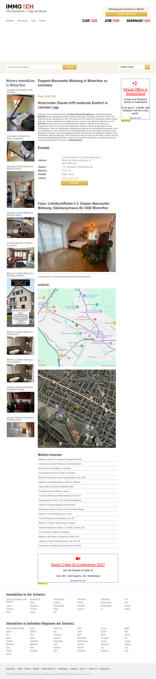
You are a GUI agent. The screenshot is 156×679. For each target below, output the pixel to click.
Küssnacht (81, 650)
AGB (19, 669)
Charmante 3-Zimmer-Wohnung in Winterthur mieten (20, 167)
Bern (126, 599)
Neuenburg (34, 605)
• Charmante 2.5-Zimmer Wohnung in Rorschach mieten (59, 464)
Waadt (127, 609)
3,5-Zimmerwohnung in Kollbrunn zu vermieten (20, 244)
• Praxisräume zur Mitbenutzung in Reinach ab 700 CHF (59, 546)
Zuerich (33, 612)
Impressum (10, 669)
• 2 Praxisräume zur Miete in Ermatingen (54, 532)
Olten (127, 650)
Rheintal (9, 641)
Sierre (32, 647)
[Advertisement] (78, 43)
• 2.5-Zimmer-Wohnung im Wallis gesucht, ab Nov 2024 (59, 496)
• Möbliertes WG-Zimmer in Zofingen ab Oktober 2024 (59, 536)
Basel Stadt (105, 599)
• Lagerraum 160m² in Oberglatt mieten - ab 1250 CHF (59, 541)
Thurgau (80, 609)
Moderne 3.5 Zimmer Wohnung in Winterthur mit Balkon (20, 274)
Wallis (8, 612)
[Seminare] (138, 20)
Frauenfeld (34, 641)
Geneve (80, 602)
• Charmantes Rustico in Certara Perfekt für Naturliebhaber (61, 509)
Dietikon (33, 631)
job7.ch (83, 669)
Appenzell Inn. (35, 599)
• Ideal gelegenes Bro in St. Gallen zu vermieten (56, 473)
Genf (55, 644)
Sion (8, 647)
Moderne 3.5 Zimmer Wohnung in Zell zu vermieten (20, 360)
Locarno (128, 641)
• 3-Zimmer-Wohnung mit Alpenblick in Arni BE (56, 518)
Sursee (103, 631)
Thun (32, 634)
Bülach (8, 631)
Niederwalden (59, 605)
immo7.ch (93, 669)
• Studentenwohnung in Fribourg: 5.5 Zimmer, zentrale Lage (61, 527)
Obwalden (81, 605)
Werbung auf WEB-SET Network (55, 674)
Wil (126, 638)
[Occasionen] (89, 20)
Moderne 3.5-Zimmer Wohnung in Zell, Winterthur (20, 333)
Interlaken (57, 634)
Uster (79, 628)
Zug (55, 612)
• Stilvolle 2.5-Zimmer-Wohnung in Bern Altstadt (56, 505)
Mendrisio (33, 644)
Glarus (32, 602)
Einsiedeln (34, 650)
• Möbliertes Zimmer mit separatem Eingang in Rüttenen (60, 459)
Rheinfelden (81, 638)
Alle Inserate (23, 21)
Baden (32, 638)
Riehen (103, 634)
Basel (79, 634)
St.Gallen (33, 609)
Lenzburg (57, 638)
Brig (102, 647)
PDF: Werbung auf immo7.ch (80, 674)
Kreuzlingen (58, 641)
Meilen (127, 628)
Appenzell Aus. (59, 599)
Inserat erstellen (126, 14)
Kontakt (42, 21)
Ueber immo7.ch (48, 669)
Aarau (8, 638)
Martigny (57, 647)
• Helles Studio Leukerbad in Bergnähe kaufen (56, 486)
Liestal (127, 634)
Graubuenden (106, 602)
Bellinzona (10, 644)
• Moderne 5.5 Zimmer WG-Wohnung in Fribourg (56, 523)
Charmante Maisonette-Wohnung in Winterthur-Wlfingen (20, 388)
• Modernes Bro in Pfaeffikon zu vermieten (54, 468)
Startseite (10, 21)
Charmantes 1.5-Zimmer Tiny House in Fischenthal (18, 137)
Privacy (27, 669)
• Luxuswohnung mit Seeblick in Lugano (53, 491)
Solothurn (10, 609)
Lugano (104, 641)
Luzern (8, 605)
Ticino (56, 609)
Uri (102, 609)
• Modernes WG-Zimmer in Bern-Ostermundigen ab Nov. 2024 (62, 477)
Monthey (80, 647)
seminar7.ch (105, 669)
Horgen (104, 628)
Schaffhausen (106, 605)
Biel (7, 634)
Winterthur (58, 628)
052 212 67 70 (70, 178)
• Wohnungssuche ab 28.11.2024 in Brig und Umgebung (59, 500)
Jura (126, 602)
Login (33, 21)
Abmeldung (62, 669)
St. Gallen (104, 638)
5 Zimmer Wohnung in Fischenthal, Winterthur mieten (20, 418)
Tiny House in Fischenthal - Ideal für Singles (20, 91)
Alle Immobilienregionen (15, 628)
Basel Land (81, 599)
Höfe (55, 650)
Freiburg (57, 602)
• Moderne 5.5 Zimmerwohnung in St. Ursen (55, 514)
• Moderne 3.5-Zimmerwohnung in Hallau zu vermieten (59, 482)
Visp (126, 647)
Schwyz (127, 605)
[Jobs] (111, 20)
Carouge (80, 644)
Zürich (32, 628)
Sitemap (73, 669)
